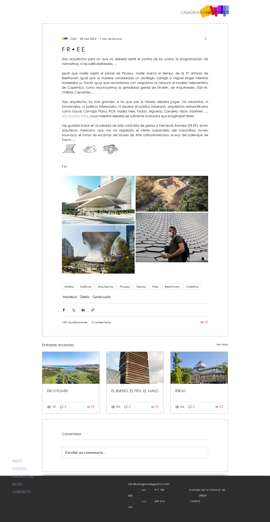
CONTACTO (21, 491)
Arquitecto (70, 296)
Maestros (192, 286)
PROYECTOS (22, 476)
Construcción (102, 296)
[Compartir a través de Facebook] (64, 310)
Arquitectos (105, 286)
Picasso (125, 286)
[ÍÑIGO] (199, 368)
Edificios (85, 286)
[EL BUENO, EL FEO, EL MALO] (135, 368)
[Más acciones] (205, 38)
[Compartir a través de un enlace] (93, 310)
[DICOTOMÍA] (70, 368)
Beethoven (172, 286)
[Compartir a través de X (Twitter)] (73, 310)
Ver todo (222, 344)
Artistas (69, 286)
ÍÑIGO (180, 391)
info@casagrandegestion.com (148, 484)
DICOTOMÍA (57, 391)
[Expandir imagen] (98, 200)
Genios (141, 286)
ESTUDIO (19, 468)
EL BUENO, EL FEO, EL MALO (135, 391)
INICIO (17, 460)
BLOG (17, 483)
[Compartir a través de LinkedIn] (83, 310)
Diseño (84, 296)
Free (155, 286)
